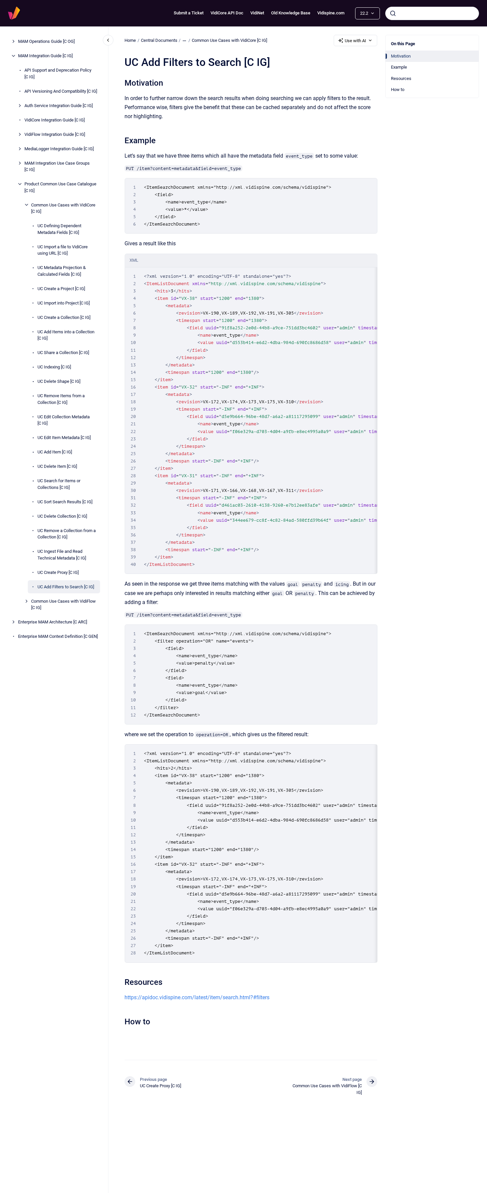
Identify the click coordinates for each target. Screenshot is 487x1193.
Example (399, 67)
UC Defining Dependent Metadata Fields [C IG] (59, 229)
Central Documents (159, 40)
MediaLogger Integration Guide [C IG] (59, 148)
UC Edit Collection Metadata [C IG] (63, 420)
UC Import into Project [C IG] (63, 302)
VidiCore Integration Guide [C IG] (54, 119)
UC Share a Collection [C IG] (63, 352)
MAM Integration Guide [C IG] (45, 55)
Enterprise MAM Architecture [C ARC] (52, 621)
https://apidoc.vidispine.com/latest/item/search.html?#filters (197, 997)
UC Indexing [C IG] (54, 366)
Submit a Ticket (189, 12)
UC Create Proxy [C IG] (58, 572)
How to (397, 89)
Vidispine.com (330, 12)
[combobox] (432, 13)
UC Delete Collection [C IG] (62, 515)
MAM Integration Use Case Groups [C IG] (57, 166)
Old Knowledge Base (290, 12)
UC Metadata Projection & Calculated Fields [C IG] (61, 271)
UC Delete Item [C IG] (57, 466)
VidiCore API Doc (227, 12)
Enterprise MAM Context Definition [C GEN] (58, 636)
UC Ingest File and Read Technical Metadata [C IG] (61, 555)
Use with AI (355, 40)
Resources (401, 78)
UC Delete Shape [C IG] (58, 381)
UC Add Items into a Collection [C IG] (65, 335)
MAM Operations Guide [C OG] (46, 41)
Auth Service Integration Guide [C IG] (58, 105)
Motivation (401, 56)
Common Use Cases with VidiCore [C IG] (63, 208)
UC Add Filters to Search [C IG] (65, 586)
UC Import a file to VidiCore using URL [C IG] (62, 250)
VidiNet (257, 12)
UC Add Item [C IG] (54, 451)
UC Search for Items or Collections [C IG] (58, 484)
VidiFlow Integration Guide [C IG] (54, 134)
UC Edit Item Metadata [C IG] (64, 437)
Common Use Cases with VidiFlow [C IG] (63, 604)
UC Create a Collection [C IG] (63, 317)
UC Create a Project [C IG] (61, 288)
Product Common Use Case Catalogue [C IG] (60, 187)
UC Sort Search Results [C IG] (64, 501)
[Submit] (393, 13)
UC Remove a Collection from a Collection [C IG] (66, 533)
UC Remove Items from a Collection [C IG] (61, 399)
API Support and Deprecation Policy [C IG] (57, 73)
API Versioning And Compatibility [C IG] (60, 90)
